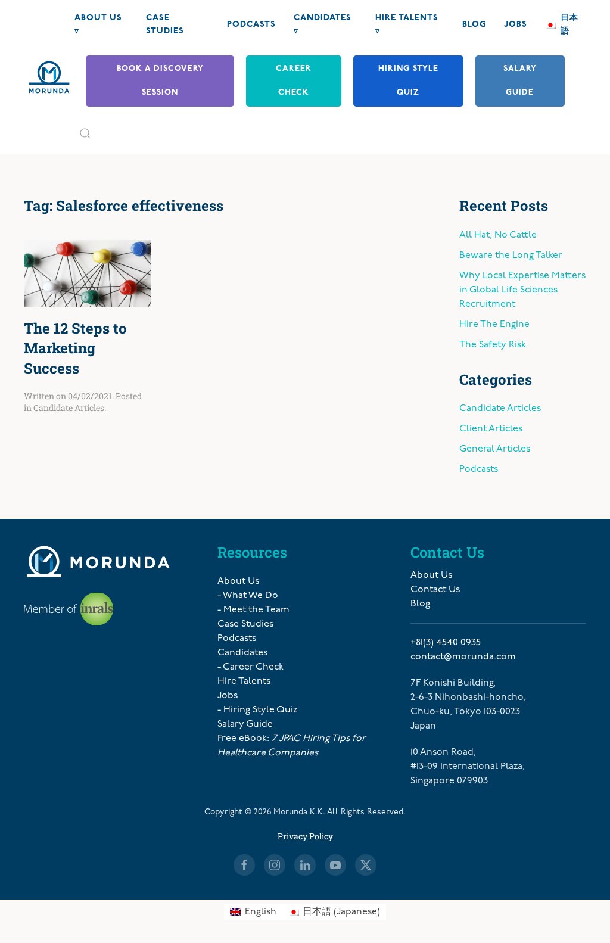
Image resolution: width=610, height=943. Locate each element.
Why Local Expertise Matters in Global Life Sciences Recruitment (522, 290)
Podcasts (251, 24)
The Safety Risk (492, 345)
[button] (85, 133)
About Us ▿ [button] (98, 25)
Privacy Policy (305, 836)
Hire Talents (243, 681)
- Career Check (250, 667)
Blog (474, 24)
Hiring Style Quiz (408, 81)
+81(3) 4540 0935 (445, 643)
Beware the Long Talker (510, 255)
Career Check (294, 81)
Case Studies (165, 25)
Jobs (515, 24)
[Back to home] (49, 77)
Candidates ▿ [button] (322, 25)
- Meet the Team (253, 610)
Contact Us (435, 590)
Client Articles (490, 429)
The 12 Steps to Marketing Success (75, 348)
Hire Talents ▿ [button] (406, 25)
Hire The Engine (494, 324)
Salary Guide (520, 81)
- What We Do (247, 595)
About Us (238, 581)
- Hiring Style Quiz (257, 710)
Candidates (242, 653)
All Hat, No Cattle (498, 235)
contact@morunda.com (463, 657)
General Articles (494, 449)
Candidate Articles (68, 407)
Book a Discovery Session (160, 81)
